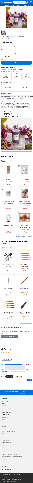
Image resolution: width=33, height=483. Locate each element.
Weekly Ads (22, 393)
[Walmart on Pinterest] (11, 470)
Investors (4, 408)
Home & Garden (15, 98)
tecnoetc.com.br (15, 49)
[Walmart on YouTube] (8, 470)
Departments (6, 5)
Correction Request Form (9, 336)
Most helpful (5, 379)
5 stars (2, 364)
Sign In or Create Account (12, 391)
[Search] (26, 2)
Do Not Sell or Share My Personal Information (12, 456)
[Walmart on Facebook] (2, 470)
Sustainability (5, 410)
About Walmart (5, 401)
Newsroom (4, 405)
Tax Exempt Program (6, 442)
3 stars (2, 367)
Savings (18, 5)
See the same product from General (23, 236)
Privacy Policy (5, 450)
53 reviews (11, 38)
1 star (3, 371)
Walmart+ (4, 424)
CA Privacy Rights (6, 452)
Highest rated (19, 376)
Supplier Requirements (7, 412)
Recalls (3, 436)
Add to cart (16, 63)
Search (29, 379)
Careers (3, 403)
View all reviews (6, 359)
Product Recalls (5, 440)
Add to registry (24, 87)
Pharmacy (4, 433)
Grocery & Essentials (26, 5)
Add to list (9, 87)
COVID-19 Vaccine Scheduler (8, 431)
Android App (4, 464)
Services (13, 5)
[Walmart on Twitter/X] (5, 470)
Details (12, 84)
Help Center (25, 391)
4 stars (2, 366)
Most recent (9, 376)
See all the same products (26, 323)
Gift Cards (4, 426)
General (21, 98)
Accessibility (4, 438)
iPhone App (4, 461)
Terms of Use (4, 447)
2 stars (2, 369)
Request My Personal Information (9, 454)
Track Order (12, 393)
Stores (3, 419)
